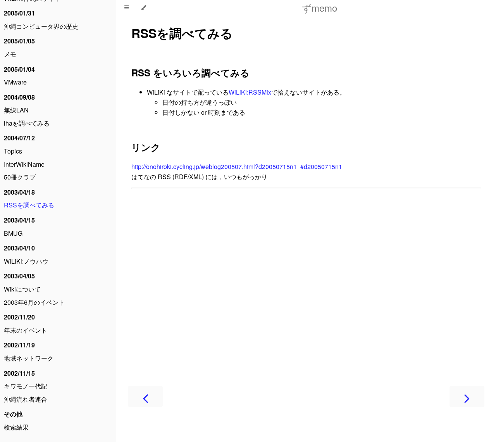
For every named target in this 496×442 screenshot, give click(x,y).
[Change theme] (143, 8)
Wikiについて (22, 289)
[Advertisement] (306, 279)
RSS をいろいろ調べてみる (190, 72)
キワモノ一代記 (25, 386)
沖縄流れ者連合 (25, 399)
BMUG (13, 233)
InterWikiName (24, 164)
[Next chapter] (467, 396)
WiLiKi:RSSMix (250, 92)
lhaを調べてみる (27, 123)
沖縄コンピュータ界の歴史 (41, 26)
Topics (13, 151)
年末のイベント (25, 330)
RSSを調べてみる (29, 204)
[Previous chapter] (145, 396)
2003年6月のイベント (34, 302)
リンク (145, 147)
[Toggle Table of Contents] (126, 8)
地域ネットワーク (28, 358)
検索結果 (16, 427)
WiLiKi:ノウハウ (26, 261)
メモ (10, 54)
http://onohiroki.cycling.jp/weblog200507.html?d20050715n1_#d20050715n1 (236, 166)
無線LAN (16, 109)
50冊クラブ (20, 177)
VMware (15, 82)
